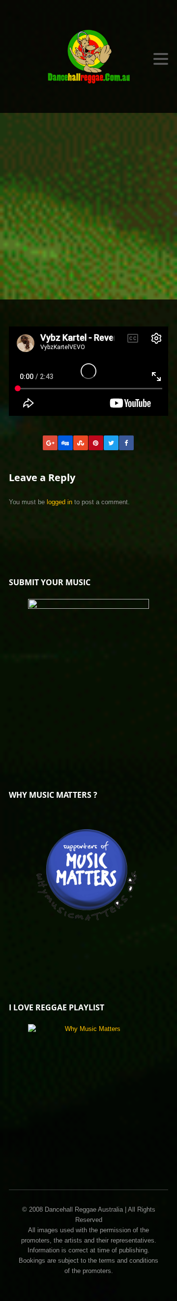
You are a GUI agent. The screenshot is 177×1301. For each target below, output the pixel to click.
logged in (59, 502)
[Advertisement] (88, 206)
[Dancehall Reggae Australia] (88, 59)
